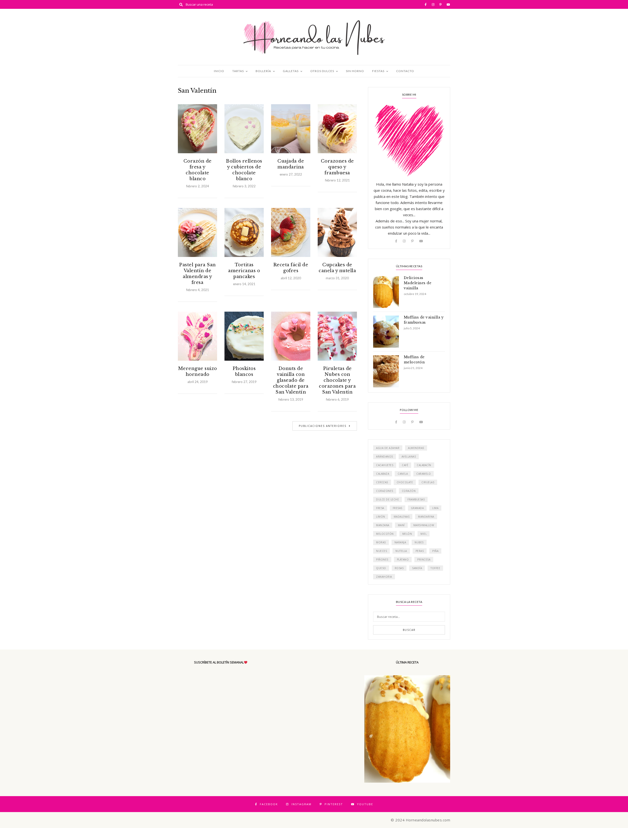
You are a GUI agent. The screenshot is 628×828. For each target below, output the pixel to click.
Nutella (401, 551)
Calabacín (424, 465)
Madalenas (402, 516)
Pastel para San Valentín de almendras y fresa (197, 273)
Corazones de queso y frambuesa (337, 167)
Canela (403, 473)
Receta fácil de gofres (290, 267)
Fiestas (378, 71)
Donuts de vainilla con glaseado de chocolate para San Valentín (291, 380)
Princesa (423, 559)
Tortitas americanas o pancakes (244, 270)
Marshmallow (423, 525)
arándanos (384, 456)
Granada (417, 508)
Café (405, 465)
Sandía (417, 568)
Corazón (409, 491)
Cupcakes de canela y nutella (337, 267)
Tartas (238, 71)
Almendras (416, 448)
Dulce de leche (387, 499)
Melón (407, 533)
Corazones (384, 491)
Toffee (435, 568)
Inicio (219, 71)
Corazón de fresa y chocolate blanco (197, 169)
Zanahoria (384, 576)
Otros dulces (322, 71)
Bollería (263, 71)
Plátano (403, 559)
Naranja (400, 542)
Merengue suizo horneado (197, 371)
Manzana (382, 525)
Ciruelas (427, 482)
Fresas (397, 508)
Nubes (419, 542)
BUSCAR (409, 630)
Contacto (405, 71)
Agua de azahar (387, 448)
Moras (381, 542)
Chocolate (405, 482)
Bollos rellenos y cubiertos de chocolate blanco (244, 169)
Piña (435, 551)
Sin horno (355, 71)
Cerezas (382, 482)
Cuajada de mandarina (290, 164)
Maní (401, 525)
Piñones (382, 559)
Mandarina (426, 516)
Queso (381, 568)
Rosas (399, 568)
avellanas (409, 456)
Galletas (291, 71)
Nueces (381, 551)
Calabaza (382, 473)
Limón (380, 516)
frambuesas (416, 499)
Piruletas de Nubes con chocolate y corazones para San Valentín (337, 380)
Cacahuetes (384, 465)
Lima (435, 508)
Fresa (380, 508)
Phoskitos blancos (244, 371)
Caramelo (423, 473)
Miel (423, 533)
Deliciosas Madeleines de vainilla (418, 283)
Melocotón (385, 533)
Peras (420, 551)
